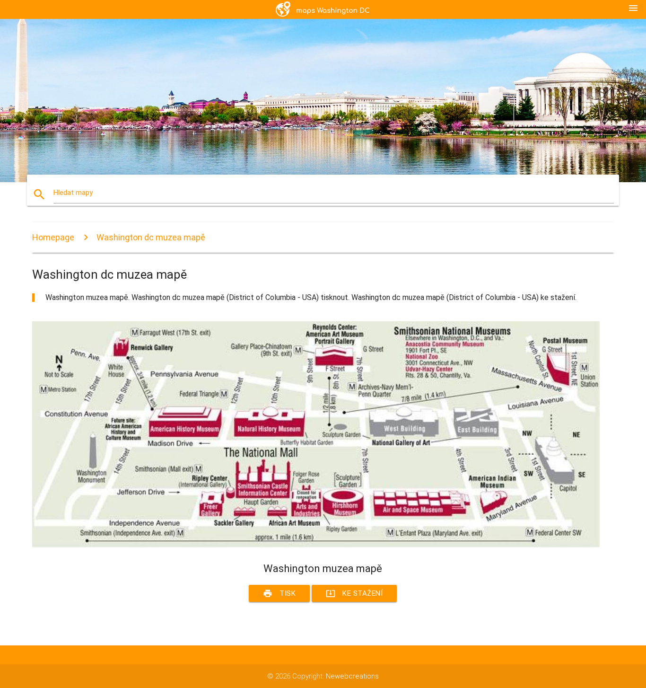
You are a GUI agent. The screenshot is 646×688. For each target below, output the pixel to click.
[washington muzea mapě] (316, 545)
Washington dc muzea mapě (150, 237)
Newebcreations (352, 676)
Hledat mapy (73, 192)
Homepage (53, 237)
